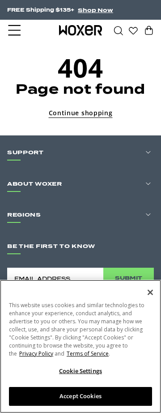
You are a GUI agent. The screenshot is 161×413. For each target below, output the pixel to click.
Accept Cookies (80, 396)
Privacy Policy (36, 353)
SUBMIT (128, 277)
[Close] (150, 292)
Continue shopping (81, 113)
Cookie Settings (80, 371)
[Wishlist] (133, 30)
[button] (15, 30)
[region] (80, 346)
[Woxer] (80, 30)
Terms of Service (88, 353)
